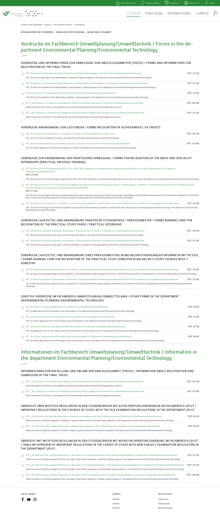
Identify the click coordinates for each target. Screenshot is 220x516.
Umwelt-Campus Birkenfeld (31, 25)
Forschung (154, 13)
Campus (202, 13)
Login (212, 3)
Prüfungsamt (80, 25)
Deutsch (193, 3)
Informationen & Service (63, 25)
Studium (133, 13)
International (179, 13)
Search (215, 13)
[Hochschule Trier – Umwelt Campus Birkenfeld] (23, 13)
